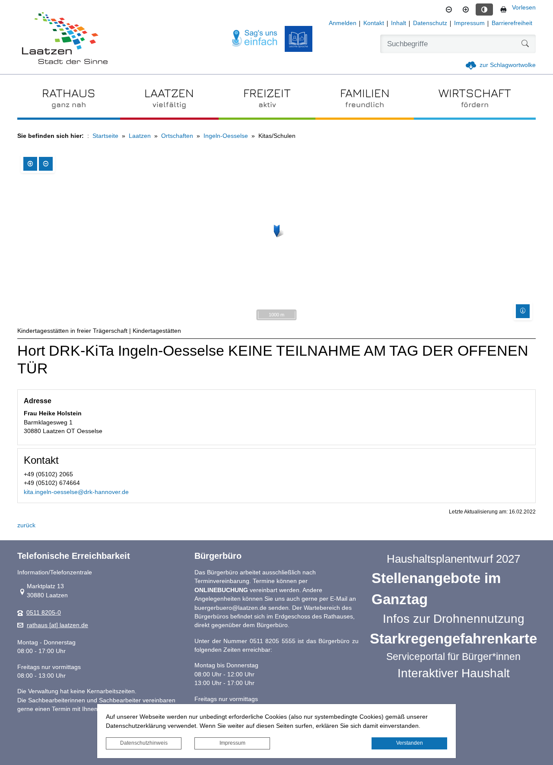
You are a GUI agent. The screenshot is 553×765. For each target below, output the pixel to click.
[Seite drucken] (503, 9)
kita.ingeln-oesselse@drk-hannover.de (76, 492)
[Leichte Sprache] (298, 39)
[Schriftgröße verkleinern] (449, 9)
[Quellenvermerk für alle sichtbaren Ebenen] (523, 311)
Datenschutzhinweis (144, 743)
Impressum (232, 743)
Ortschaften (177, 136)
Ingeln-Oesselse (225, 136)
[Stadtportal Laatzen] (64, 39)
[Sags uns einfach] (255, 38)
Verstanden (409, 743)
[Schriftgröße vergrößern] (465, 9)
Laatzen (140, 136)
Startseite (105, 136)
